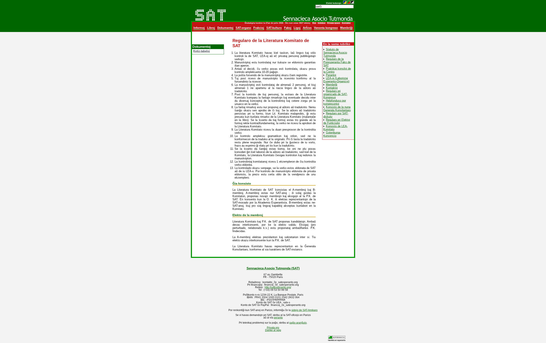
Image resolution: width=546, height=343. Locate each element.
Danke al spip (273, 330)
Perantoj (331, 75)
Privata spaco (333, 23)
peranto (278, 317)
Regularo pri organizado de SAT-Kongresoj (335, 94)
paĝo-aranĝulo (298, 322)
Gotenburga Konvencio (331, 134)
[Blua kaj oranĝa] (344, 3)
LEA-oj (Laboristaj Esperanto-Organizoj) (336, 80)
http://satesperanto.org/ (278, 287)
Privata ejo (273, 327)
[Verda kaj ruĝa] (348, 3)
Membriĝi (346, 27)
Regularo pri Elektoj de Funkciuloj (336, 121)
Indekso (321, 23)
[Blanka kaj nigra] (352, 3)
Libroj (211, 27)
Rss (314, 23)
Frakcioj (258, 27)
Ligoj (297, 27)
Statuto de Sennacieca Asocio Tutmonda (335, 52)
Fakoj (287, 27)
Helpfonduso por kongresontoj (334, 102)
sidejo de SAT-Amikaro (304, 310)
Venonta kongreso (326, 27)
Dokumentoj (225, 27)
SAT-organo (243, 27)
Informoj (199, 27)
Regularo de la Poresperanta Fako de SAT (337, 62)
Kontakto (346, 23)
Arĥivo (307, 27)
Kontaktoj (332, 87)
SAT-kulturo (274, 27)
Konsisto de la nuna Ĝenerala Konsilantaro (337, 108)
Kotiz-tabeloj (201, 51)
